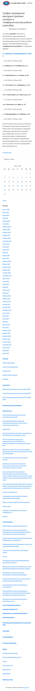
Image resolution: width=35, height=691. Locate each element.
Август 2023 (6, 313)
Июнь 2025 (6, 250)
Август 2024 (6, 278)
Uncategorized (7, 152)
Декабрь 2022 (7, 336)
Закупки (5, 516)
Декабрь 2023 (7, 301)
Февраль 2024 (7, 296)
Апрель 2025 (6, 255)
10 (4, 181)
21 (22, 185)
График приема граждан (10, 375)
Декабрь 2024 (7, 267)
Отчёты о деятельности (10, 492)
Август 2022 (6, 347)
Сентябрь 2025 (7, 241)
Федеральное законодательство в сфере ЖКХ (16, 389)
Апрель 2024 (6, 290)
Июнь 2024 (6, 284)
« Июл (4, 200)
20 (17, 185)
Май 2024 (5, 287)
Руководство (7, 371)
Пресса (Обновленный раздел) (12, 657)
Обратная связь (8, 679)
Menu (30, 3)
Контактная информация (10, 367)
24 (4, 190)
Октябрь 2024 (7, 273)
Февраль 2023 (7, 330)
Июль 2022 (6, 350)
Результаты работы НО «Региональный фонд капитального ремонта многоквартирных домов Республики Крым (17, 451)
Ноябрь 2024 (6, 270)
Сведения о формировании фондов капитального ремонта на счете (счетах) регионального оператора (15, 423)
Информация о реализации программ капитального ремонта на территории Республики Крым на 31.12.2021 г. (14, 466)
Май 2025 (5, 252)
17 (4, 185)
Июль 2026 (6, 212)
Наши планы (6, 429)
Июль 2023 (6, 316)
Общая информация (9, 363)
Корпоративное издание (10, 653)
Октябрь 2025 (7, 238)
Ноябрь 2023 (6, 304)
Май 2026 (5, 218)
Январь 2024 (6, 298)
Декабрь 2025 (7, 232)
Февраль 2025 (7, 261)
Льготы (5, 556)
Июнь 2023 (6, 319)
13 (17, 181)
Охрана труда (7, 506)
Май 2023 (5, 321)
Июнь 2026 (6, 215)
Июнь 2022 (6, 353)
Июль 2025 (6, 247)
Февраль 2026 (7, 226)
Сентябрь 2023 (7, 310)
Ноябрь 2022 (6, 339)
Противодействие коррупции (12, 405)
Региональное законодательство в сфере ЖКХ (17, 393)
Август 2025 (6, 244)
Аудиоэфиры (6, 673)
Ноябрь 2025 (6, 235)
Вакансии (5, 379)
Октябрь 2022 (7, 342)
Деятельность (7, 411)
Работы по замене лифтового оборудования (16, 502)
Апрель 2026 (6, 221)
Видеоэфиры (7, 669)
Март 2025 (6, 258)
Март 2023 (6, 327)
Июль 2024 (6, 281)
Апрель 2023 (6, 324)
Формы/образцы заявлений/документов (15, 526)
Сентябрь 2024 (7, 275)
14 (22, 181)
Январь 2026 (6, 229)
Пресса (5, 661)
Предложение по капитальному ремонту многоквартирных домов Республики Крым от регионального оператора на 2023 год (17, 532)
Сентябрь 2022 (7, 344)
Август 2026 (6, 209)
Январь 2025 (6, 264)
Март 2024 (6, 293)
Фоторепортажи (8, 665)
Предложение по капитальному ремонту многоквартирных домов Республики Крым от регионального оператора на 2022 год (17, 593)
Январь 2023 (6, 333)
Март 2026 (6, 224)
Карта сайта (25, 687)
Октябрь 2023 (7, 307)
